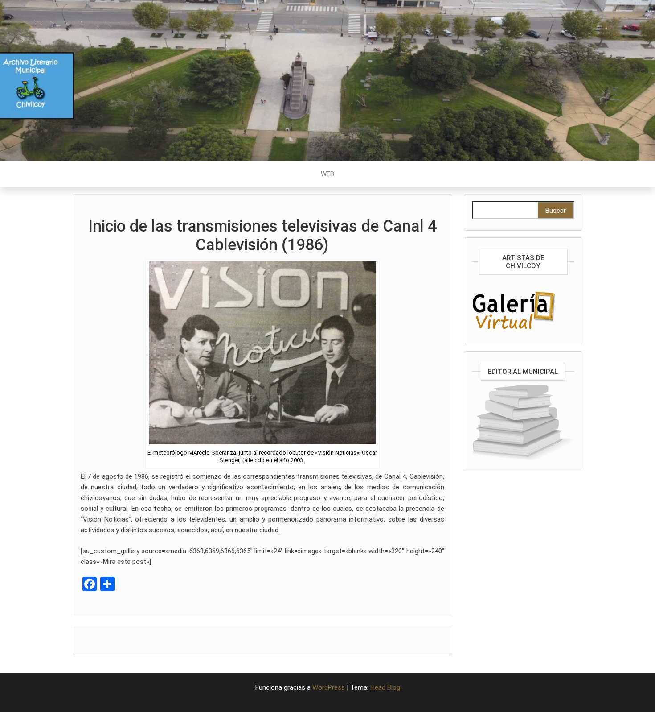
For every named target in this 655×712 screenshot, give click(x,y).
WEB (327, 174)
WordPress (328, 687)
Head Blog (385, 687)
